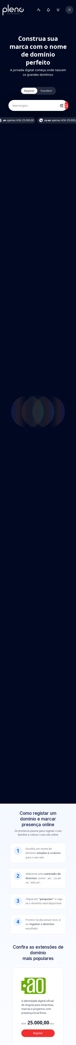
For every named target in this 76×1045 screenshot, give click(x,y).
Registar (29, 91)
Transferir (46, 91)
